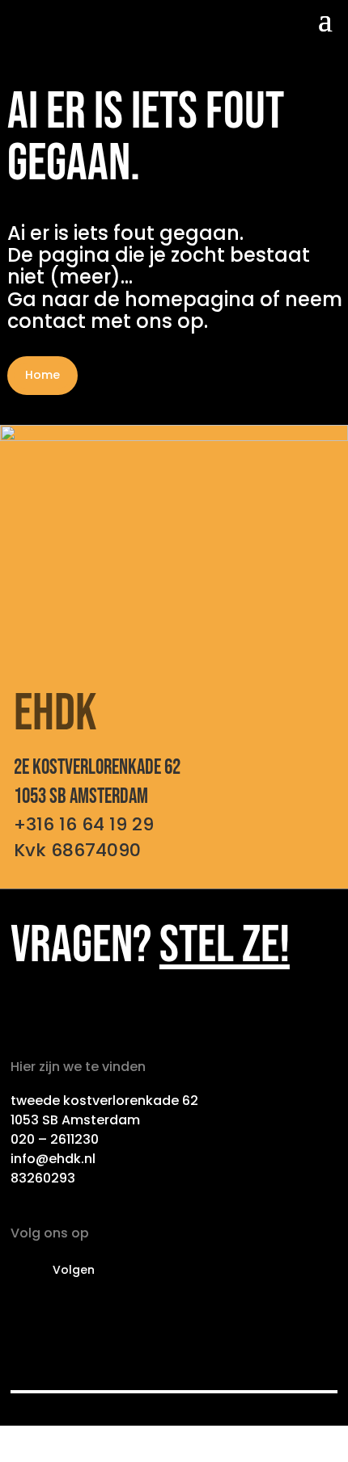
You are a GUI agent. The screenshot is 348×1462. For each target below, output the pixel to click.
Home (42, 375)
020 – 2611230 (55, 1139)
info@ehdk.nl (53, 1158)
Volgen (74, 1270)
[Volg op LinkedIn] (23, 1270)
